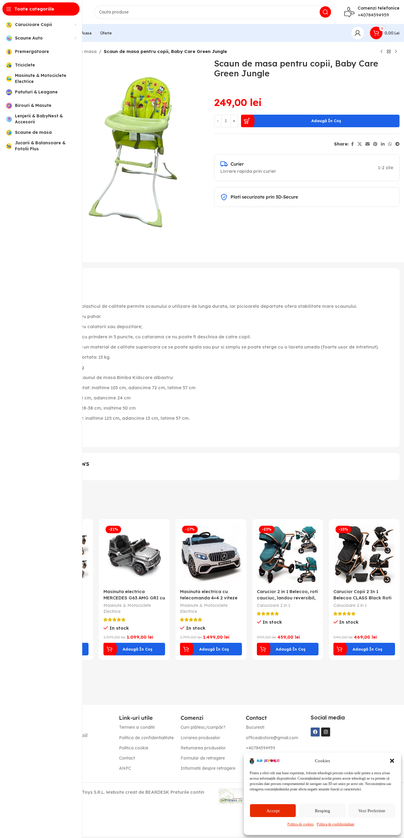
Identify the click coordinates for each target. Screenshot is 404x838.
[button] (392, 761)
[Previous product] (381, 51)
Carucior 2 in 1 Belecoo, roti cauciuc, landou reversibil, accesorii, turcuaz (287, 598)
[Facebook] (315, 732)
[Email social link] (367, 144)
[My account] (357, 33)
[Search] (325, 12)
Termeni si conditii (137, 727)
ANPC (125, 768)
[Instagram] (325, 732)
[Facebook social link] (352, 144)
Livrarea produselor (200, 737)
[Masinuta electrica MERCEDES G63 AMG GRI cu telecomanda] (134, 554)
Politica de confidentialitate (335, 824)
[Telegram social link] (397, 144)
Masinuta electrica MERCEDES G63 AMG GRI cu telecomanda (134, 598)
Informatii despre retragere (208, 768)
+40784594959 (373, 15)
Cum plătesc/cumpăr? (203, 727)
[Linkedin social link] (382, 144)
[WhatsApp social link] (390, 144)
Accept (273, 810)
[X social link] (360, 144)
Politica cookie (133, 748)
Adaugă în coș (326, 120)
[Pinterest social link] (375, 144)
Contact (127, 758)
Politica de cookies (300, 824)
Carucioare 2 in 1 (273, 605)
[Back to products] (388, 51)
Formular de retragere (203, 758)
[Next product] (396, 51)
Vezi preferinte (371, 810)
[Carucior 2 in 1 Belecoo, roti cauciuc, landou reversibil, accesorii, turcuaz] (287, 554)
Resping (322, 810)
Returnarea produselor (203, 748)
